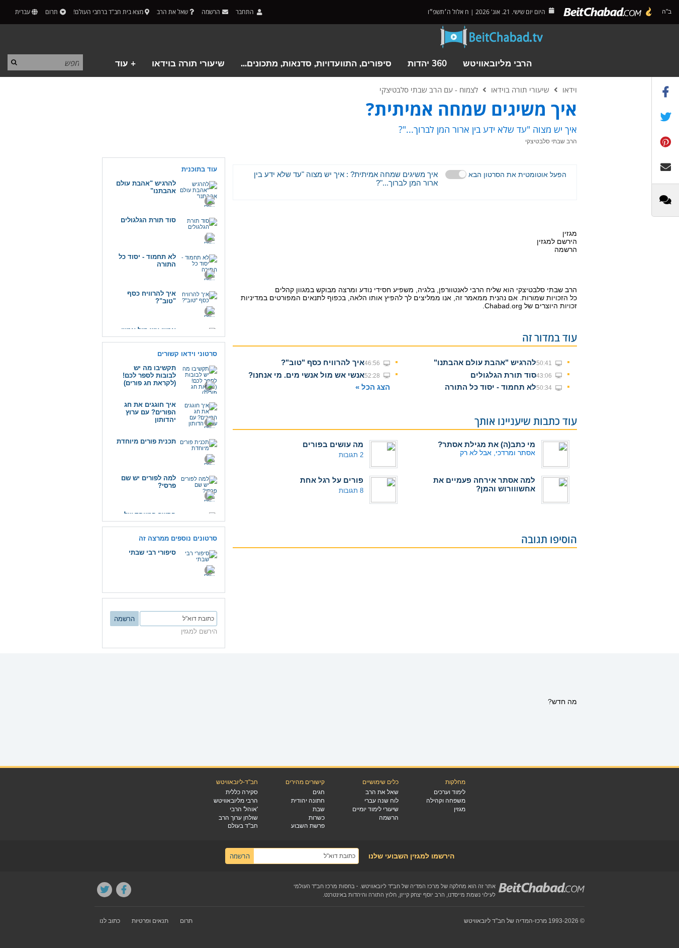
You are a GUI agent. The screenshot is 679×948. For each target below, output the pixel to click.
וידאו (569, 89)
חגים (319, 792)
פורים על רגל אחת (331, 480)
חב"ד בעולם (243, 825)
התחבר (245, 12)
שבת (319, 809)
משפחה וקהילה (445, 800)
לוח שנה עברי (381, 800)
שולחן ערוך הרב (238, 817)
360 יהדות (427, 63)
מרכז (541, 920)
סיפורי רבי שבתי (152, 552)
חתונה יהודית (308, 800)
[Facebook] (123, 889)
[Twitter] (104, 889)
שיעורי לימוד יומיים (375, 809)
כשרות (317, 817)
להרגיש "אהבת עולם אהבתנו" (485, 362)
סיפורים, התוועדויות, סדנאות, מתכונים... (316, 63)
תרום (51, 12)
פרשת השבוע (308, 825)
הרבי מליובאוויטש (497, 63)
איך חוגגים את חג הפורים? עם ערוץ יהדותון (150, 412)
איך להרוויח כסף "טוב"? (322, 362)
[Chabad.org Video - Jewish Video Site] (492, 37)
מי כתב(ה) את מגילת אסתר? (486, 444)
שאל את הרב (172, 12)
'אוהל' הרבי (244, 809)
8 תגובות (351, 490)
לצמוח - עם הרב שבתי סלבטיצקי (428, 89)
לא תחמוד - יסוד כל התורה (490, 387)
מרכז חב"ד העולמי (315, 886)
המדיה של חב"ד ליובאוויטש (498, 920)
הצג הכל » (372, 387)
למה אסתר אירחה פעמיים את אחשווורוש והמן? (484, 484)
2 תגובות (351, 455)
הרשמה (389, 817)
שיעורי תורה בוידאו (188, 63)
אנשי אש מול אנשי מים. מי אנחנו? (306, 375)
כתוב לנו (110, 920)
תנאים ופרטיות (150, 920)
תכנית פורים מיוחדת (146, 441)
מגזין (459, 809)
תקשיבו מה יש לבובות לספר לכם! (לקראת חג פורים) (149, 375)
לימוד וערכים (449, 792)
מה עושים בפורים (333, 444)
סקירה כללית (242, 792)
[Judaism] (608, 12)
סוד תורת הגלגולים (503, 375)
